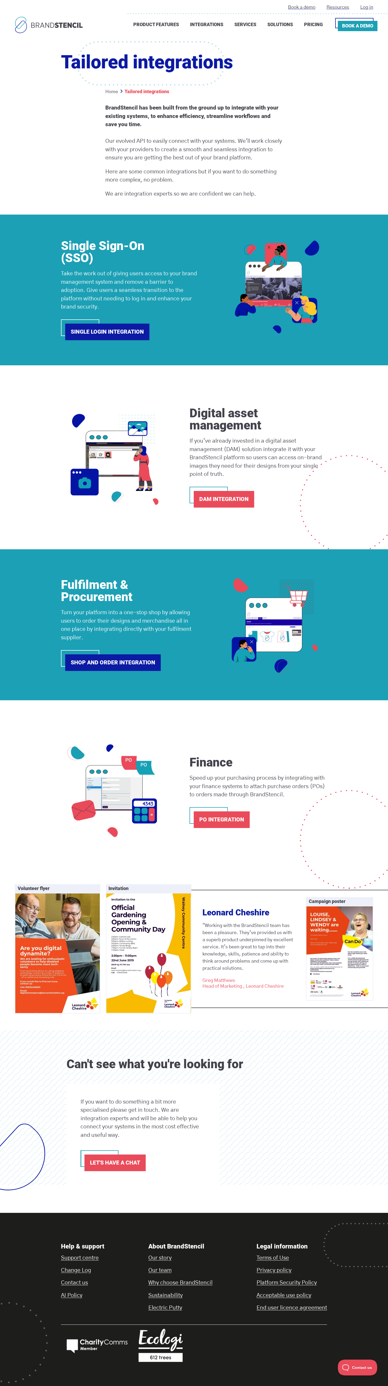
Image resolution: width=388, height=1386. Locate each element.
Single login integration (107, 332)
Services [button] (245, 24)
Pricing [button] (313, 24)
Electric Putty (165, 1308)
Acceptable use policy (284, 1295)
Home (111, 91)
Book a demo (301, 7)
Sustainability (165, 1295)
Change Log (76, 1270)
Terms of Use (273, 1258)
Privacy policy (274, 1270)
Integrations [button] (206, 24)
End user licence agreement (292, 1308)
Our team (160, 1270)
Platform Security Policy (287, 1282)
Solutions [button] (280, 24)
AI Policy (71, 1295)
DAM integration (224, 499)
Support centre (80, 1258)
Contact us (74, 1282)
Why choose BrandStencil (180, 1282)
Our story (160, 1258)
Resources (338, 7)
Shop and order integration (113, 662)
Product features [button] (156, 24)
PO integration (221, 819)
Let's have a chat (115, 1163)
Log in (366, 7)
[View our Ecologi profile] (175, 1345)
